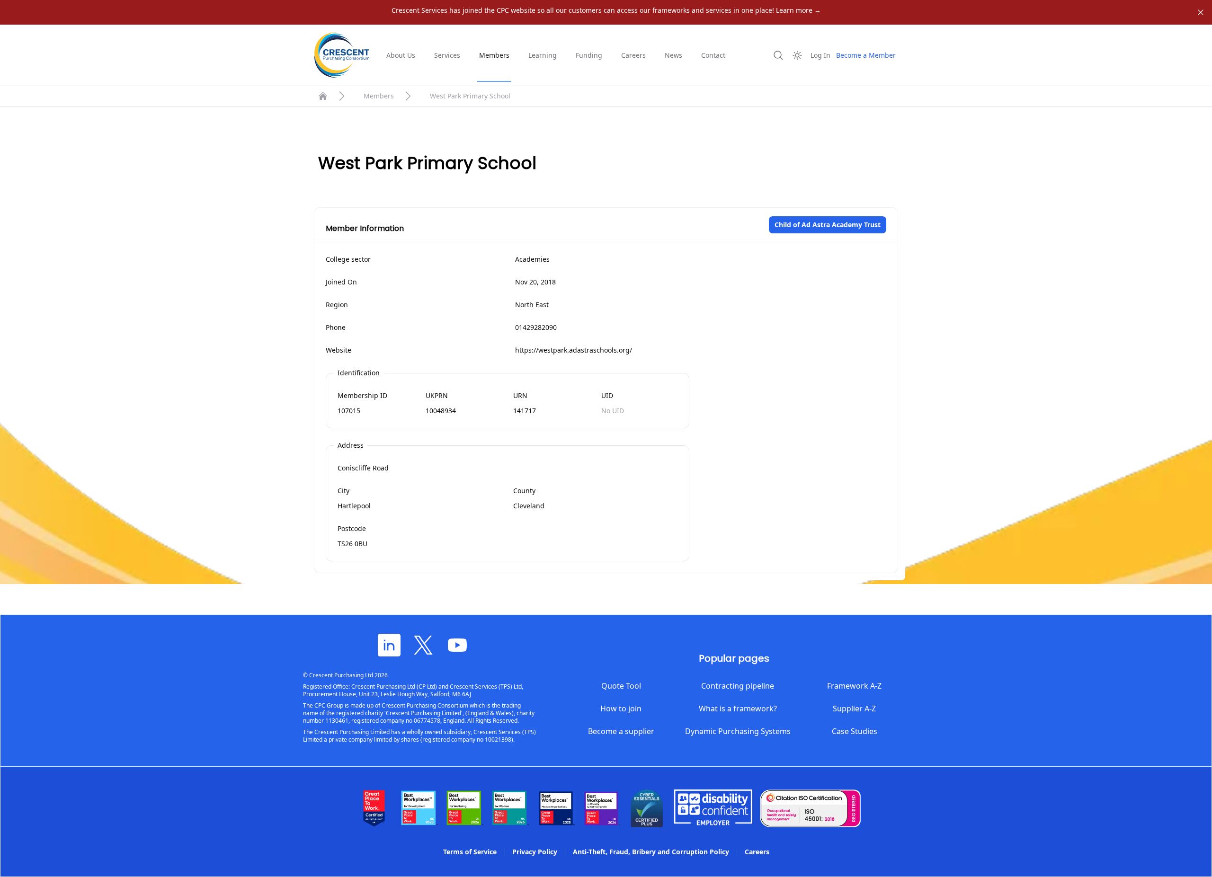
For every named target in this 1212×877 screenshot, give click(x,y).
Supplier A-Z (854, 708)
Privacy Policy (534, 851)
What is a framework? (738, 708)
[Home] (323, 96)
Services (447, 55)
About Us (400, 55)
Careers (633, 55)
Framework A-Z (854, 686)
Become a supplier (621, 731)
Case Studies (854, 731)
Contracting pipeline (737, 686)
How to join (621, 708)
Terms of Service (470, 851)
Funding (589, 55)
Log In (820, 55)
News (673, 55)
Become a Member (866, 55)
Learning (542, 55)
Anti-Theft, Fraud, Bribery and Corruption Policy (651, 851)
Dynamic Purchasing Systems (738, 731)
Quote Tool (621, 686)
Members (494, 55)
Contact (713, 55)
